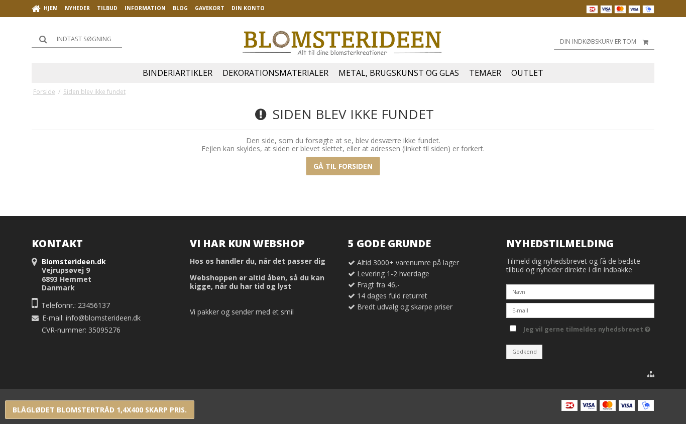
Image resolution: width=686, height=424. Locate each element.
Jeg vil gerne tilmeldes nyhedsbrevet (585, 328)
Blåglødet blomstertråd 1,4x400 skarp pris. (100, 409)
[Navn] (580, 291)
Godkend (524, 351)
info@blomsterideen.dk (103, 318)
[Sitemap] (650, 374)
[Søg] (77, 39)
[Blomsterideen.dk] (343, 40)
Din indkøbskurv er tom (598, 41)
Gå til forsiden (343, 166)
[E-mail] (580, 309)
